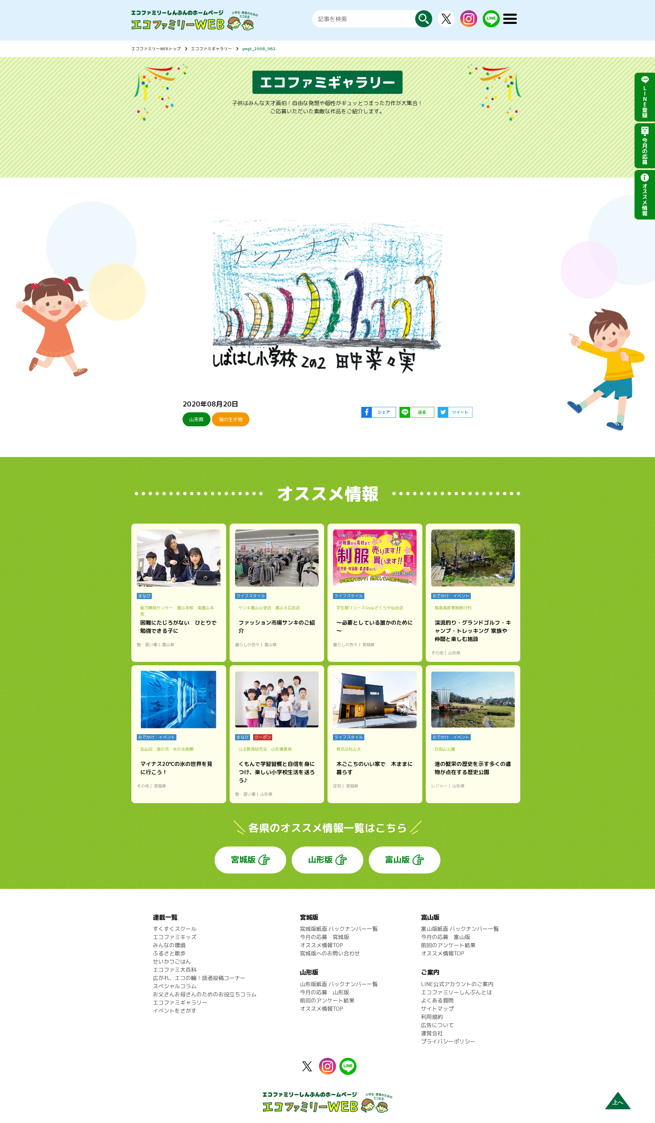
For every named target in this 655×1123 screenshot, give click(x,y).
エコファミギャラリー (211, 49)
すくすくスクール (174, 929)
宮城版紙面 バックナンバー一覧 (339, 929)
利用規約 (432, 1017)
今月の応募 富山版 (445, 937)
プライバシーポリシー (448, 1041)
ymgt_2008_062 (259, 49)
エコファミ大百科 (174, 969)
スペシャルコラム (174, 986)
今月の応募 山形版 (324, 992)
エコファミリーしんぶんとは (456, 992)
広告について (437, 1025)
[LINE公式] (491, 23)
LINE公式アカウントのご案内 (457, 984)
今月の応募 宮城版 (324, 937)
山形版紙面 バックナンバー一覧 (339, 984)
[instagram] (468, 23)
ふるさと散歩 (169, 953)
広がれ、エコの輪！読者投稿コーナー (199, 978)
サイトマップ (437, 1008)
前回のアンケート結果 (327, 1000)
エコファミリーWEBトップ (156, 49)
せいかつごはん (172, 961)
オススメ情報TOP (321, 945)
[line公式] (347, 1071)
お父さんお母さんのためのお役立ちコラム (205, 994)
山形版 (320, 859)
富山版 (397, 859)
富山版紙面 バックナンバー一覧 (460, 929)
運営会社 (432, 1033)
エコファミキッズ (174, 937)
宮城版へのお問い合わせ (330, 953)
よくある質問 (437, 1000)
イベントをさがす (174, 1010)
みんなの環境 (169, 945)
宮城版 (243, 859)
